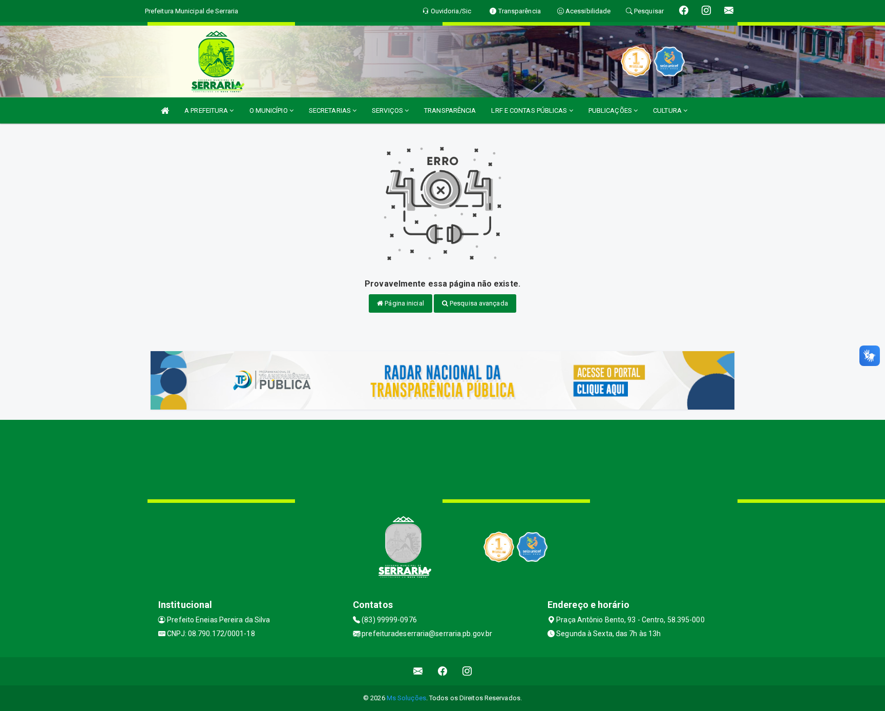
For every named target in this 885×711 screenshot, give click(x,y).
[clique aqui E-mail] (418, 671)
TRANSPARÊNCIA (450, 110)
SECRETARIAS (330, 110)
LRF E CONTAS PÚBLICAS (529, 110)
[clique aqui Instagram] (467, 671)
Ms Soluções (406, 698)
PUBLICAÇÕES (611, 110)
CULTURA (668, 110)
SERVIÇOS (388, 110)
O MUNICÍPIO (269, 110)
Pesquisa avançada (478, 303)
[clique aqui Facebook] (443, 671)
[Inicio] (165, 110)
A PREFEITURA (206, 110)
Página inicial (403, 303)
